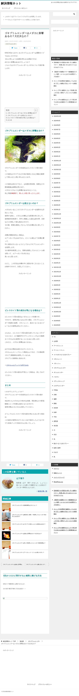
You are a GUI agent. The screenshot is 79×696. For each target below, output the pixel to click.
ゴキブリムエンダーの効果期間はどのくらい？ (24, 505)
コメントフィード (59, 477)
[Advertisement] (25, 90)
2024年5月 (57, 138)
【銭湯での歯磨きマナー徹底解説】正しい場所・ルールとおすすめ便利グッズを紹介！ (65, 74)
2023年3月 (57, 200)
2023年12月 (57, 160)
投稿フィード (58, 473)
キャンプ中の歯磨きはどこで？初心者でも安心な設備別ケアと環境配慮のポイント (65, 102)
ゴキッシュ (57, 363)
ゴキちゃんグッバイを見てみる (17, 365)
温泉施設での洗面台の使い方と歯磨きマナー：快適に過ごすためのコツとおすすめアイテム (65, 65)
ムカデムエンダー (59, 385)
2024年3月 (57, 147)
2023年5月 (57, 192)
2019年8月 (57, 320)
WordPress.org (58, 482)
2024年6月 (57, 134)
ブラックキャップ (59, 381)
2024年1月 (57, 156)
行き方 (56, 452)
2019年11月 (57, 307)
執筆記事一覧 (42, 491)
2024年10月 (57, 116)
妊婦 (55, 412)
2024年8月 (57, 125)
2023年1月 (57, 209)
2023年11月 (57, 165)
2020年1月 (57, 298)
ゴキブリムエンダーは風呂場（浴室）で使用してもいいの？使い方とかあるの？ (29, 515)
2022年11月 (57, 218)
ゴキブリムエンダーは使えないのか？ (20, 115)
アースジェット (58, 345)
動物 (55, 403)
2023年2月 (57, 205)
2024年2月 (57, 152)
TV (54, 337)
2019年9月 (57, 316)
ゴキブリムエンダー (11, 44)
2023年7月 (57, 183)
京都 (55, 394)
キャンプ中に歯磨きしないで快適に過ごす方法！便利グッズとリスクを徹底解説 (65, 93)
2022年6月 (57, 240)
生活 (55, 434)
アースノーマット (59, 350)
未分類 (56, 425)
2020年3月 (57, 289)
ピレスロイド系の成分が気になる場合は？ (21, 117)
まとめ (9, 120)
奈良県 (56, 408)
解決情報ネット (11, 3)
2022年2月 (57, 258)
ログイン (56, 468)
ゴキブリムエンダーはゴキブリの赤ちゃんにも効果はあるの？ (28, 524)
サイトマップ (6, 8)
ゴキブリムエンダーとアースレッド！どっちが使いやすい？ (28, 552)
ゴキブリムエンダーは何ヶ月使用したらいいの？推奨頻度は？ (28, 543)
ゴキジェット (58, 359)
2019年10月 (57, 311)
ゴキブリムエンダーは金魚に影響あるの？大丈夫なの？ (27, 533)
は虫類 (56, 341)
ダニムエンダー (58, 372)
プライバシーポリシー (20, 8)
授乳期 (56, 421)
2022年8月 (57, 232)
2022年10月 (57, 223)
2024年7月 (57, 129)
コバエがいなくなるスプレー (62, 354)
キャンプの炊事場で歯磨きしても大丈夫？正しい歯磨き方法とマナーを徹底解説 (65, 83)
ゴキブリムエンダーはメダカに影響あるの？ (22, 113)
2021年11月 (57, 271)
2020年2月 (57, 294)
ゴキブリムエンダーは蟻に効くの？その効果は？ (37, 564)
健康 (55, 399)
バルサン (56, 377)
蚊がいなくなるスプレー (61, 443)
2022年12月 (57, 214)
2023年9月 (57, 174)
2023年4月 (57, 196)
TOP (9, 641)
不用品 (56, 390)
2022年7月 (57, 236)
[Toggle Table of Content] (35, 110)
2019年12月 (57, 303)
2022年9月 (57, 227)
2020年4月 (57, 285)
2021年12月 (57, 267)
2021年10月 (57, 276)
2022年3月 (57, 254)
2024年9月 (57, 120)
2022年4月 (57, 249)
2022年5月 (57, 245)
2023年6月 (57, 187)
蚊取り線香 (57, 448)
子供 (55, 417)
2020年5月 (57, 280)
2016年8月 (57, 325)
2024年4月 (57, 143)
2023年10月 (57, 169)
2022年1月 (57, 263)
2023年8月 (57, 178)
